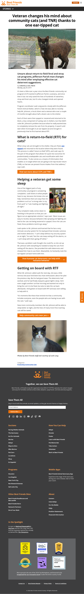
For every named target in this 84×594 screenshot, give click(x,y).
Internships (53, 502)
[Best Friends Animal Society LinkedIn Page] (21, 417)
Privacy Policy (48, 583)
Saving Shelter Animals (16, 430)
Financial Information (56, 515)
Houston (11, 474)
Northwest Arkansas (15, 484)
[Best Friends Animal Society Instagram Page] (14, 417)
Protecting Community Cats (27, 365)
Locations (11, 456)
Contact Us (21, 583)
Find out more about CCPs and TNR (35, 172)
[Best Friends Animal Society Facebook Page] (10, 417)
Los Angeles (12, 477)
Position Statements (56, 511)
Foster (51, 436)
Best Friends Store (14, 504)
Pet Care (11, 452)
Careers (51, 498)
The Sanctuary (13, 433)
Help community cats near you (33, 315)
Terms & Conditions (60, 583)
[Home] (11, 3)
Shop (10, 459)
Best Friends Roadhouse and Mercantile (18, 499)
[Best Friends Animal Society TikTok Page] (32, 417)
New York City (13, 480)
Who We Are (12, 449)
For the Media (53, 505)
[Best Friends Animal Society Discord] (40, 417)
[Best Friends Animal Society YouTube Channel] (29, 417)
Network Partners (14, 507)
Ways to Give (12, 446)
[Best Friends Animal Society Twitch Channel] (36, 417)
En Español (12, 462)
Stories (10, 439)
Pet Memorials (54, 443)
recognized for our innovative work (28, 574)
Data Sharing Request (34, 583)
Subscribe (14, 412)
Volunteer (52, 449)
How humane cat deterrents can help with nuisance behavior (41, 259)
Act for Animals (13, 436)
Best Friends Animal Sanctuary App (61, 474)
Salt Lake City (13, 487)
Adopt (10, 443)
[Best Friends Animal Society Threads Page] (25, 417)
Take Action (53, 446)
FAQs (50, 508)
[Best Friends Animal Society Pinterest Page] (17, 417)
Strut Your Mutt (13, 510)
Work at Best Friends (56, 452)
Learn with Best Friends (57, 439)
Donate (75, 2)
